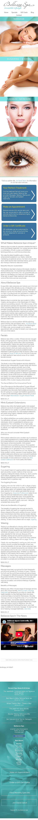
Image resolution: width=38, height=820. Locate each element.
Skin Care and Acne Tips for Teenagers (19, 719)
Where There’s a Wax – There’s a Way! (19, 703)
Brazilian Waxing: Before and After (19, 714)
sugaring (33, 519)
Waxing (31, 539)
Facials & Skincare (15, 353)
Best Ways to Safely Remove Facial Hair (19, 698)
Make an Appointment (20, 772)
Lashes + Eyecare (19, 139)
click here (27, 609)
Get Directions (19, 736)
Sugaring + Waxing (19, 59)
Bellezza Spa (19, 5)
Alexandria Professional (20, 493)
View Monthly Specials (19, 792)
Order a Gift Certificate (20, 782)
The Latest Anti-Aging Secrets (19, 708)
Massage (19, 19)
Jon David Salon (21, 181)
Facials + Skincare (19, 99)
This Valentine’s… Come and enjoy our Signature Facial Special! (19, 692)
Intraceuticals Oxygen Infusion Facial (22, 395)
